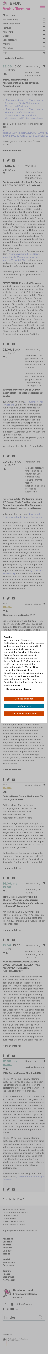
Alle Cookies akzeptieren (24, 713)
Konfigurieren (24, 706)
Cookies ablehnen (24, 698)
